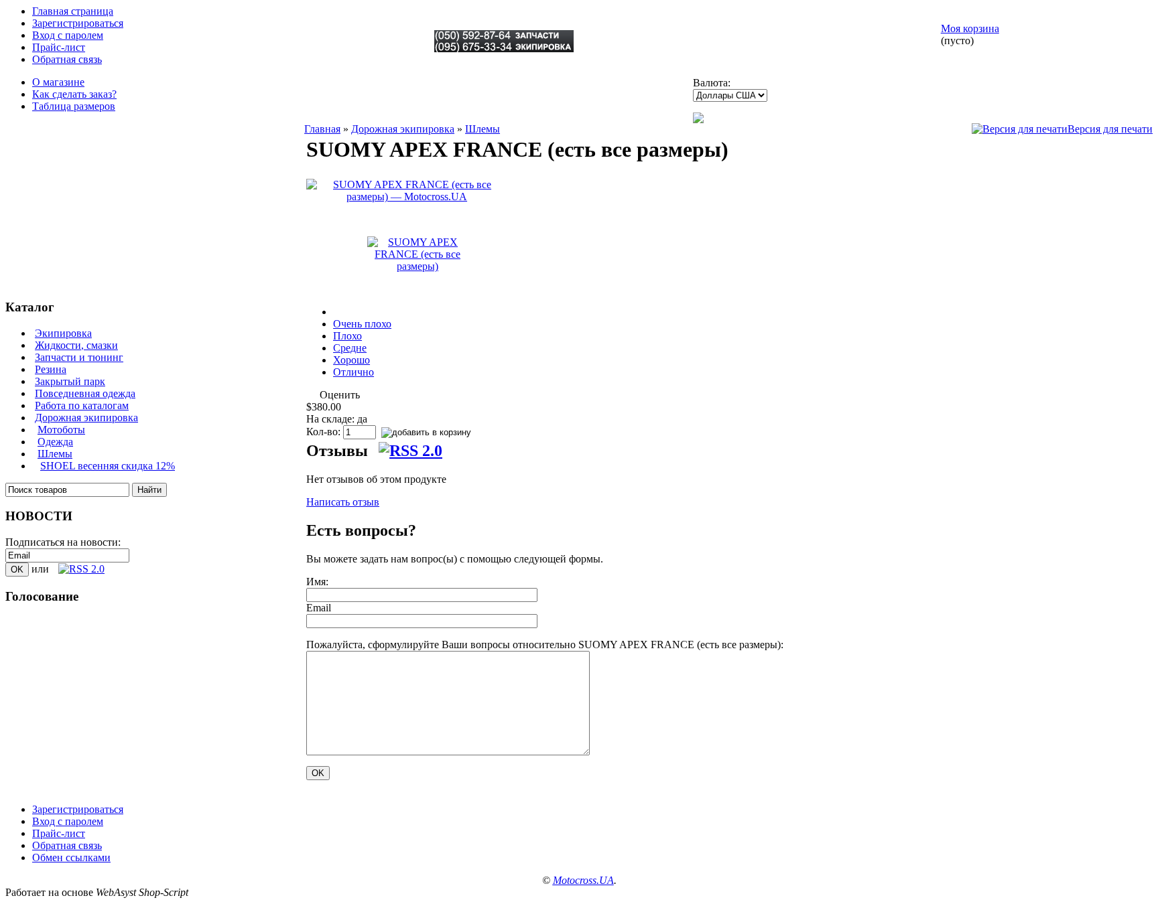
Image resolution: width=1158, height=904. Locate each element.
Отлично (353, 372)
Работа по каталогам (82, 405)
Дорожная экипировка (86, 417)
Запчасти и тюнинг (79, 357)
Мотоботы (61, 429)
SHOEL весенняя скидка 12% (107, 465)
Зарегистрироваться (77, 23)
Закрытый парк (70, 381)
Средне (350, 348)
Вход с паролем (67, 35)
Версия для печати (1110, 129)
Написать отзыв (342, 502)
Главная (322, 129)
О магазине (58, 82)
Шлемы (55, 453)
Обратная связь (67, 59)
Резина (50, 369)
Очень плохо (362, 323)
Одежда (55, 441)
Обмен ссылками (71, 857)
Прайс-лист (58, 47)
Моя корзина (970, 28)
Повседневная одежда (85, 393)
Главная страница (72, 11)
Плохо (347, 336)
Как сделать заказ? (74, 94)
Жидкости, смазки (76, 345)
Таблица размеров (73, 106)
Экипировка (63, 333)
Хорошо (351, 360)
